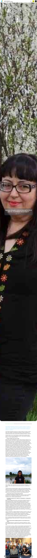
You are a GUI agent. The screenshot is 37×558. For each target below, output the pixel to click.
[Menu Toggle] (36, 1)
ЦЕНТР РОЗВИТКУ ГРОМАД (8, 1)
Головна (6, 423)
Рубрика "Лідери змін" (10, 423)
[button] (31, 556)
